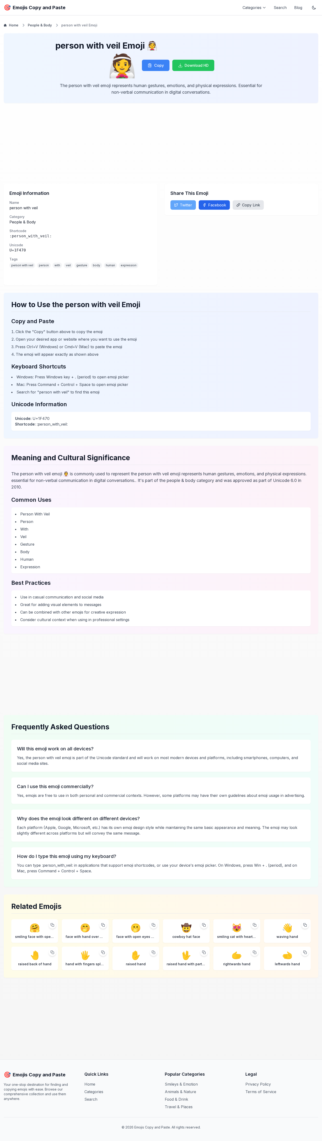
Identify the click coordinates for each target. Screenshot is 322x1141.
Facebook (217, 205)
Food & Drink (176, 1099)
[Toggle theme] (314, 7)
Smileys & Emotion (181, 1084)
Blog (298, 7)
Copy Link (251, 205)
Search (280, 7)
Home (13, 25)
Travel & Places (179, 1106)
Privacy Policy (258, 1084)
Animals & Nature (180, 1091)
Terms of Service (260, 1091)
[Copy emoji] (52, 925)
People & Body (40, 25)
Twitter (186, 205)
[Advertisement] (145, 144)
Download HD (197, 65)
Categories (93, 1091)
